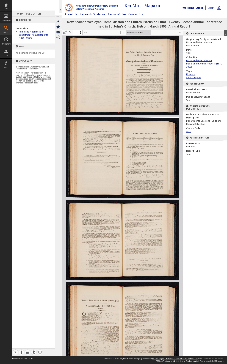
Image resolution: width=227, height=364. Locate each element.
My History (6, 44)
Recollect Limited (192, 361)
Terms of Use (117, 14)
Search (6, 32)
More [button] (6, 67)
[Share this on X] (15, 350)
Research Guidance (92, 14)
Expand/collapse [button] (225, 33)
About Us (71, 14)
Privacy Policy (17, 359)
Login (6, 56)
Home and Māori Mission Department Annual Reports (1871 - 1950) (33, 35)
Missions (190, 74)
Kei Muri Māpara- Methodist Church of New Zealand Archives (175, 359)
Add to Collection (58, 26)
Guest (199, 7)
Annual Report (193, 77)
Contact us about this (58, 32)
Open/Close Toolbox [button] (60, 6)
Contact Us (135, 14)
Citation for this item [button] (58, 37)
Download (58, 21)
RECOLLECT (160, 361)
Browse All (6, 20)
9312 (188, 131)
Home (6, 9)
